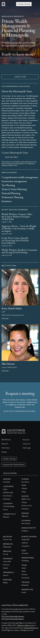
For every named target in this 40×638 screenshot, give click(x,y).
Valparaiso (25, 516)
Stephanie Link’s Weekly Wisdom (13, 465)
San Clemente (7, 496)
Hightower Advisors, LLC (25, 625)
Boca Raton (25, 482)
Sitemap (4, 452)
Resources (26, 440)
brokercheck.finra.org (31, 628)
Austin (24, 568)
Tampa (24, 492)
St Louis (5, 554)
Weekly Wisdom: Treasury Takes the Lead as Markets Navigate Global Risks (17, 217)
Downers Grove (27, 505)
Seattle (24, 592)
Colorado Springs (8, 506)
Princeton (6, 565)
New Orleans (26, 523)
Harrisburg (25, 561)
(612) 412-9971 (11, 157)
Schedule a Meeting (23, 4)
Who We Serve (6, 440)
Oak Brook (25, 509)
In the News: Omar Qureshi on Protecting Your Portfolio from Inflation (15, 240)
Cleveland (25, 553)
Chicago (24, 502)
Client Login (27, 448)
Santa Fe (6, 575)
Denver (5, 509)
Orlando (24, 488)
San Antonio (25, 578)
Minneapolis (7, 547)
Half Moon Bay (8, 492)
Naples (24, 485)
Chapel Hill (25, 539)
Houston (24, 574)
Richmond (25, 585)
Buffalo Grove (26, 499)
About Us (5, 444)
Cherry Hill (6, 561)
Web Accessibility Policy (20, 605)
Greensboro (25, 546)
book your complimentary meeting (19, 411)
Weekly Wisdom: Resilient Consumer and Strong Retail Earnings (19, 251)
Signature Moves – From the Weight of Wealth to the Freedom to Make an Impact (19, 228)
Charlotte (25, 543)
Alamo (5, 489)
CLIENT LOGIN (20, 77)
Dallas (24, 571)
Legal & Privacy (7, 605)
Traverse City (7, 539)
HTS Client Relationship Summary (13, 619)
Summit (5, 568)
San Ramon (6, 499)
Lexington (25, 531)
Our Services (6, 448)
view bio (5, 319)
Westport (6, 517)
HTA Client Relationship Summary (13, 616)
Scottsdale (6, 482)
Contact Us (26, 444)
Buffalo (5, 583)
